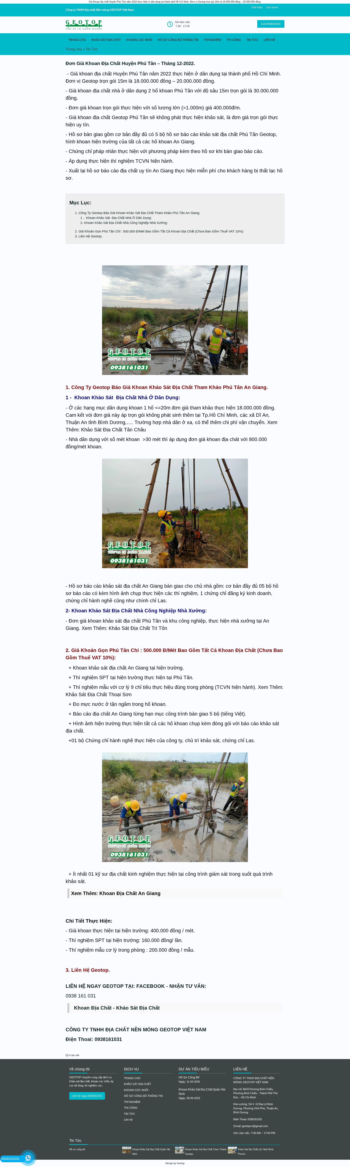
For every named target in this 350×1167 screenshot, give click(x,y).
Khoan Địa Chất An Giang (130, 893)
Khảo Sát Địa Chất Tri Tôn (138, 628)
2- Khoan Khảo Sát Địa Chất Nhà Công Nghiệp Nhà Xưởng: (124, 223)
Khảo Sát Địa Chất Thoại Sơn (99, 694)
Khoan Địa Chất (93, 1008)
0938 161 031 (81, 996)
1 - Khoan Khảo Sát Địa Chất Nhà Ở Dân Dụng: (116, 218)
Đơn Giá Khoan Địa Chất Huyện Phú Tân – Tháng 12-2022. (130, 63)
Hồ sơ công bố (189, 1077)
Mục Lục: (80, 202)
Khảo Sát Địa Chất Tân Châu (113, 429)
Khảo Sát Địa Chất (138, 1008)
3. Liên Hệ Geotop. (88, 236)
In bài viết (73, 1055)
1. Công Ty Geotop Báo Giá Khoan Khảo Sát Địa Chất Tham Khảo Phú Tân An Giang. (137, 213)
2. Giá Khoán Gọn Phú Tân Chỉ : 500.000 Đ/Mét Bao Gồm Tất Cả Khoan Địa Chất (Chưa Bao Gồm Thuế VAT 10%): (159, 231)
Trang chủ (74, 49)
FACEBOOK (150, 986)
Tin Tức (92, 49)
